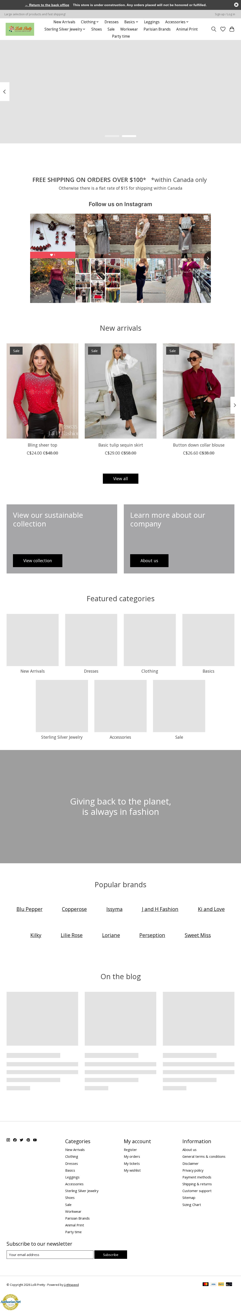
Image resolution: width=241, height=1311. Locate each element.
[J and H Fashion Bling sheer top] (42, 391)
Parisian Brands (157, 29)
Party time (121, 36)
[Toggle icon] (213, 29)
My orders (132, 1156)
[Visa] (213, 1284)
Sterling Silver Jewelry (62, 737)
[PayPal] (221, 1284)
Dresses (111, 22)
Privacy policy (192, 1170)
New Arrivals (64, 22)
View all (120, 478)
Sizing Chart (191, 1204)
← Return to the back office (47, 5)
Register (130, 1149)
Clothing (149, 671)
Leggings (152, 22)
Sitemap (188, 1197)
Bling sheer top (42, 444)
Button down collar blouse (199, 444)
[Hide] (236, 4)
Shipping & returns (197, 1183)
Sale (111, 29)
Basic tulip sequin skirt (120, 444)
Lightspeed (71, 1285)
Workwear (129, 29)
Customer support (197, 1190)
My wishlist (132, 1170)
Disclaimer (190, 1163)
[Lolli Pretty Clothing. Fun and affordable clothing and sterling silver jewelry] (20, 29)
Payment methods (196, 1177)
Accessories (120, 737)
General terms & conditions (203, 1156)
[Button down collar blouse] (199, 391)
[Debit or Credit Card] (229, 1284)
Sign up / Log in (225, 14)
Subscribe (110, 1254)
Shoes (96, 29)
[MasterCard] (206, 1284)
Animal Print (187, 29)
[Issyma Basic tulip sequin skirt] (121, 391)
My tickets (132, 1163)
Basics (208, 671)
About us (189, 1149)
